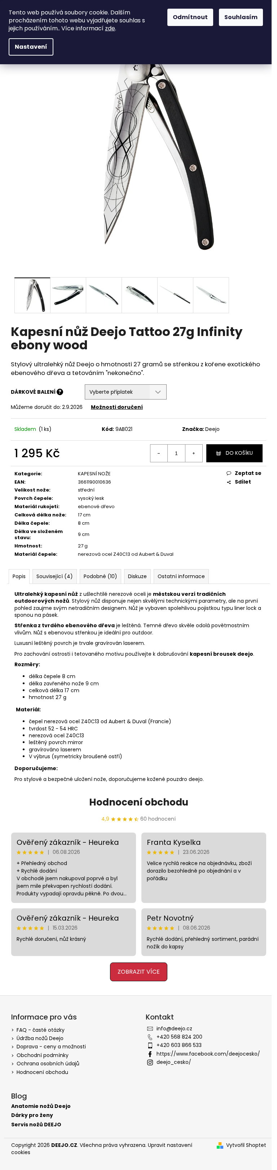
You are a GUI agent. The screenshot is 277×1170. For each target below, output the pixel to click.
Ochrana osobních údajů (48, 1063)
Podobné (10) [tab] (100, 576)
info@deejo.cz (174, 1028)
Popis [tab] (19, 576)
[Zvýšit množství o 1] (193, 453)
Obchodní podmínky (43, 1055)
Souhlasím (241, 17)
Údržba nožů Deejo (40, 1038)
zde (110, 28)
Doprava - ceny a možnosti (51, 1046)
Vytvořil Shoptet (246, 1145)
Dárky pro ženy (32, 1115)
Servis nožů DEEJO (36, 1124)
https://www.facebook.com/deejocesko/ (208, 1053)
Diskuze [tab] (137, 576)
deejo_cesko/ (174, 1062)
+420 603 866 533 (179, 1045)
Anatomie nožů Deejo (41, 1106)
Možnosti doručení (117, 407)
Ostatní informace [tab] (181, 576)
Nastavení (31, 47)
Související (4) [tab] (54, 576)
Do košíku (239, 453)
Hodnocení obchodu (138, 802)
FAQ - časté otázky (41, 1030)
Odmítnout (190, 17)
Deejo (212, 429)
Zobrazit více (139, 972)
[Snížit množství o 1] (159, 453)
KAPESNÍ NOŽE (94, 473)
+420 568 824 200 (179, 1036)
